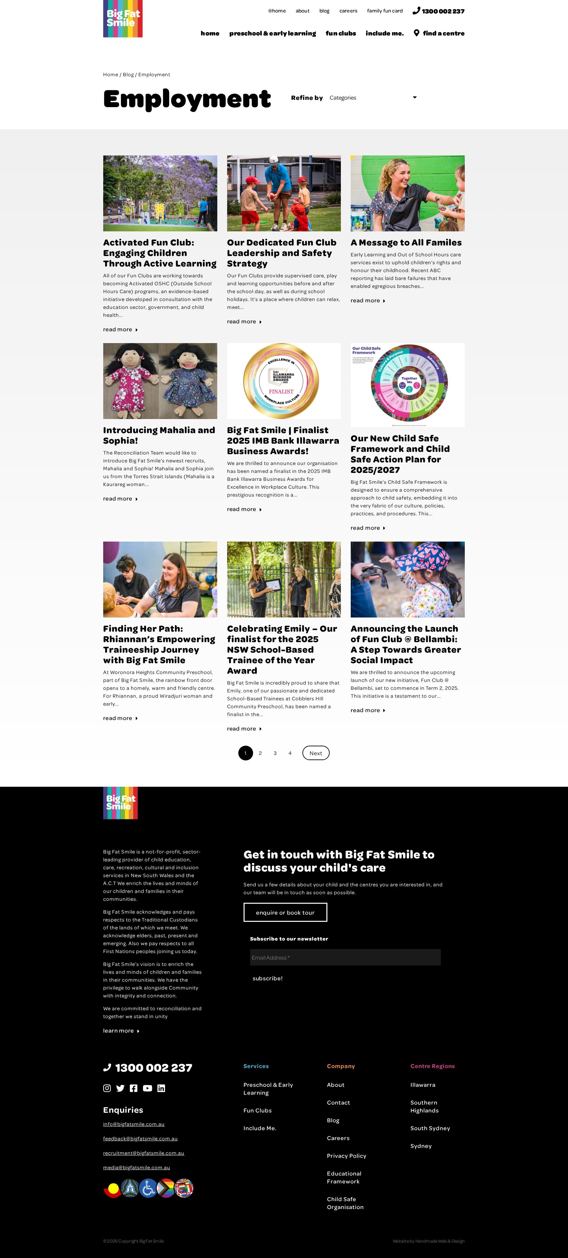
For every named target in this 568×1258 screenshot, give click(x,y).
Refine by (307, 97)
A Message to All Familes (406, 242)
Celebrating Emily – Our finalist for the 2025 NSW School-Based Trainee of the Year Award (282, 649)
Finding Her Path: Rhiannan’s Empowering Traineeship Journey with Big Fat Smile (159, 643)
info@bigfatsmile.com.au (134, 1124)
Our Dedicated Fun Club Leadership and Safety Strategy (282, 252)
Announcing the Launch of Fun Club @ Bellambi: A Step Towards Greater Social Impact (406, 643)
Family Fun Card (385, 10)
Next (316, 753)
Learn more (118, 1030)
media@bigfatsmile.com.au (136, 1167)
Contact (338, 1102)
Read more (117, 329)
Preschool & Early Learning (272, 33)
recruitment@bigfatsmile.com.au (143, 1153)
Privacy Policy (347, 1155)
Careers (348, 10)
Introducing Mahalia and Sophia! (159, 435)
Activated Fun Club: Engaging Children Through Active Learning (160, 252)
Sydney (421, 1145)
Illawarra (423, 1084)
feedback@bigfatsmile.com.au (140, 1138)
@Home (277, 10)
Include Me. (385, 33)
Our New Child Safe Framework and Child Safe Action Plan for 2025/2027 (400, 453)
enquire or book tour (285, 912)
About (303, 10)
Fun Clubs (341, 33)
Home (210, 33)
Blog (325, 10)
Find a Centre (444, 33)
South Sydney (430, 1127)
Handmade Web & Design (440, 1241)
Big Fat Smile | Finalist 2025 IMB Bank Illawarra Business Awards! (283, 440)
